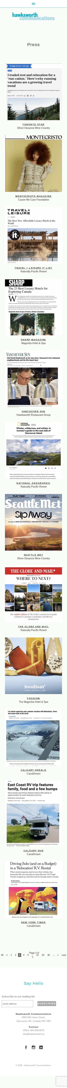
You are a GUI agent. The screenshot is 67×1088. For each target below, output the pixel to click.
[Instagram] (33, 1048)
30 (48, 955)
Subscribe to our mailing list (18, 996)
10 (37, 955)
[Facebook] (26, 1048)
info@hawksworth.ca (33, 1034)
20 (43, 955)
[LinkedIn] (41, 1048)
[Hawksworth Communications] (33, 16)
